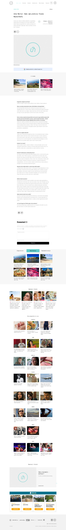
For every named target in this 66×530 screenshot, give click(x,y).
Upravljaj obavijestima (52, 523)
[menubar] (55, 2)
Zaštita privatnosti (48, 526)
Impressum (36, 526)
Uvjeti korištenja (44, 526)
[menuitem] (55, 2)
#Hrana (51, 9)
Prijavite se (33, 243)
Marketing (40, 526)
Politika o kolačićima (53, 526)
